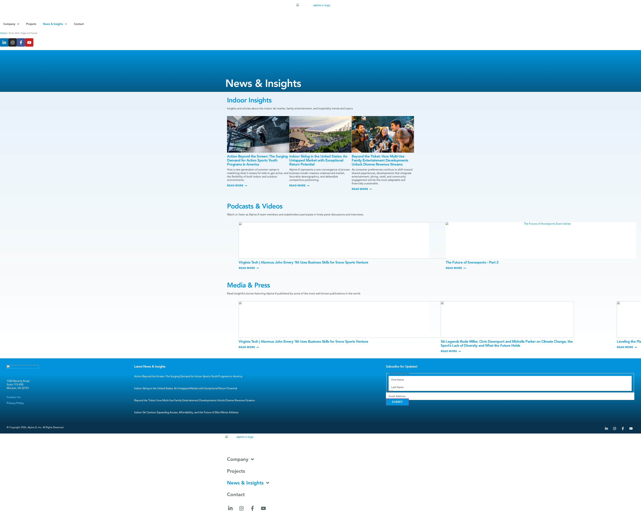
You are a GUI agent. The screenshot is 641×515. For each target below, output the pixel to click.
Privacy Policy (15, 403)
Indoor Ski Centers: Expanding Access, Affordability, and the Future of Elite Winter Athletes (186, 412)
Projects (31, 24)
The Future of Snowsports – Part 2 (472, 262)
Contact (79, 24)
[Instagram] (12, 42)
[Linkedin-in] (4, 42)
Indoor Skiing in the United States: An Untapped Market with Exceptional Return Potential (318, 160)
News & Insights (53, 24)
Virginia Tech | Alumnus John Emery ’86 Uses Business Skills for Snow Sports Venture (303, 262)
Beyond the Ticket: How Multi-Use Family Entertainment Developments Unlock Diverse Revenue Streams (380, 160)
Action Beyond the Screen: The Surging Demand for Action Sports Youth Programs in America (257, 160)
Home (3, 33)
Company (9, 24)
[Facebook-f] (21, 42)
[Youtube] (29, 42)
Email (389, 391)
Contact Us (14, 397)
